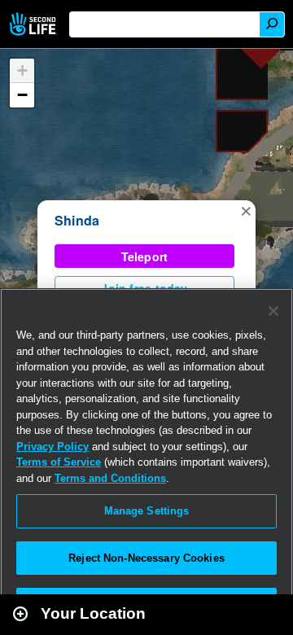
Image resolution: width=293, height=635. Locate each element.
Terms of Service (58, 462)
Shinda (77, 220)
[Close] (273, 311)
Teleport (144, 256)
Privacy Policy (52, 446)
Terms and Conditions (110, 478)
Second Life (34, 24)
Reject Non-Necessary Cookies (146, 558)
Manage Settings (147, 511)
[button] (246, 210)
